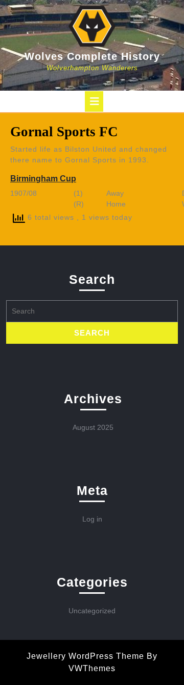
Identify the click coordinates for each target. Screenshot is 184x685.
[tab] (94, 101)
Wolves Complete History (92, 56)
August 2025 (93, 427)
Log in (92, 519)
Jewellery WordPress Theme (85, 656)
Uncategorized (92, 611)
